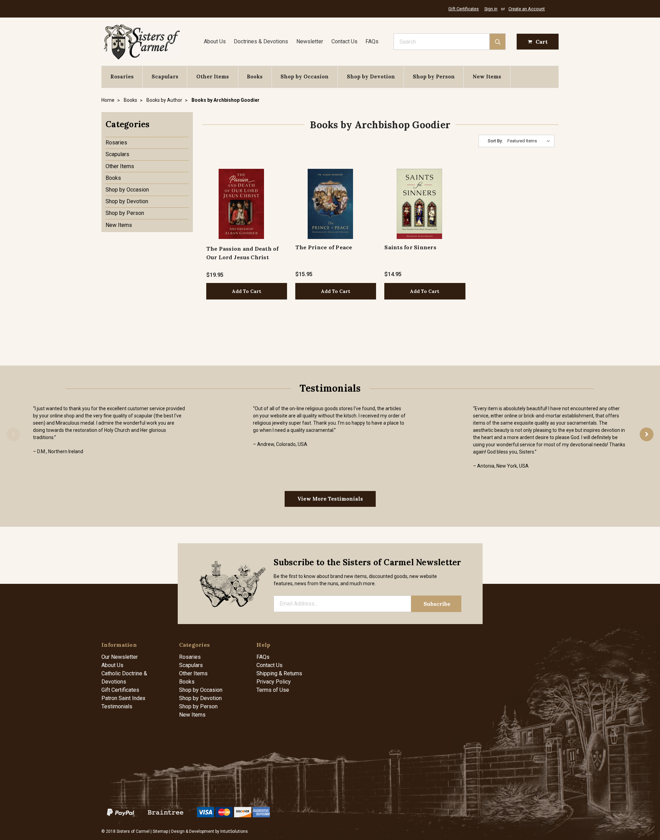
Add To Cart (246, 291)
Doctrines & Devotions (261, 41)
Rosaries (122, 76)
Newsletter (309, 41)
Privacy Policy (273, 681)
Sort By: (495, 140)
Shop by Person (434, 76)
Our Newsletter (119, 657)
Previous (13, 434)
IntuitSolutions (234, 831)
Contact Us (344, 41)
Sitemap (160, 831)
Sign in (490, 8)
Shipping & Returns (279, 673)
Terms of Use (272, 690)
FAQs (371, 41)
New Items (487, 76)
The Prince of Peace (323, 247)
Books (255, 76)
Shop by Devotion (371, 76)
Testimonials (116, 706)
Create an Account (526, 8)
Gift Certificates (463, 8)
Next (646, 434)
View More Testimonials (330, 498)
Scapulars (165, 76)
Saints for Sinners (410, 247)
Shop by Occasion (304, 76)
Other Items (212, 76)
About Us (215, 41)
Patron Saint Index (123, 698)
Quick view (241, 204)
